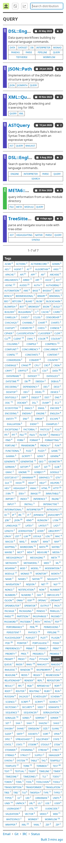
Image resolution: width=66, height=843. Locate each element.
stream (43, 749)
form (21, 440)
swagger (55, 755)
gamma (11, 456)
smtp (20, 733)
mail (22, 541)
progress (39, 653)
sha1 (30, 723)
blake (29, 301)
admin (56, 264)
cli (8, 338)
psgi (33, 659)
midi (47, 563)
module (29, 206)
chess (42, 328)
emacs (29, 408)
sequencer (31, 712)
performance (15, 627)
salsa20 (24, 696)
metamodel (31, 563)
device (55, 392)
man (46, 541)
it (29, 515)
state (57, 739)
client (19, 338)
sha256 (44, 723)
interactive (51, 504)
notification (26, 589)
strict (56, 749)
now (42, 589)
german (10, 466)
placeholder (13, 637)
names (22, 579)
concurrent (52, 349)
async (10, 285)
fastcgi (45, 429)
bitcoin (17, 301)
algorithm (42, 269)
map (57, 541)
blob (40, 301)
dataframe (13, 376)
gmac (10, 472)
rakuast (30, 145)
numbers (11, 595)
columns (13, 344)
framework (28, 445)
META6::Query (23, 190)
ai (29, 269)
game (55, 450)
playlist (31, 637)
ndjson (31, 584)
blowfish (10, 306)
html (45, 488)
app (33, 274)
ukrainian (42, 798)
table (35, 760)
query (56, 52)
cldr (58, 333)
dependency (31, 386)
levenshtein (26, 531)
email (42, 408)
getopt (25, 466)
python (44, 659)
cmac (31, 338)
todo (56, 776)
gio (37, 466)
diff (24, 397)
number (55, 589)
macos (10, 541)
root (8, 691)
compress (52, 344)
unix (9, 803)
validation (13, 814)
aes (7, 269)
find (9, 440)
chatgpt (10, 328)
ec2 (58, 402)
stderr (33, 744)
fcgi (58, 429)
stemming (27, 749)
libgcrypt (54, 531)
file (12, 206)
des (46, 386)
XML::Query (21, 97)
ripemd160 (44, 685)
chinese (55, 328)
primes (43, 648)
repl (40, 680)
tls (45, 776)
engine (15, 173)
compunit (11, 349)
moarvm (10, 568)
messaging (37, 557)
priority (10, 653)
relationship (13, 680)
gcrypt (27, 456)
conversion (14, 360)
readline (11, 675)
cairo (57, 312)
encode (55, 408)
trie (16, 792)
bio (7, 301)
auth (38, 285)
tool (29, 782)
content (53, 354)
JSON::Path (20, 69)
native (39, 235)
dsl (35, 402)
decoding (12, 386)
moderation (53, 568)
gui (8, 482)
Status (35, 834)
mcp (20, 552)
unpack (21, 803)
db (32, 47)
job (7, 520)
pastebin (26, 621)
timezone (12, 776)
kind (29, 520)
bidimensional (25, 296)
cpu (37, 365)
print (57, 648)
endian (27, 413)
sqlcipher (43, 739)
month (56, 573)
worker (33, 819)
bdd (58, 290)
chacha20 (11, 322)
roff (57, 685)
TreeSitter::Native (27, 218)
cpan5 (26, 365)
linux (8, 536)
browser (34, 306)
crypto (23, 370)
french (45, 445)
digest (36, 397)
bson (47, 306)
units (57, 798)
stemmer (11, 749)
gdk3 (41, 456)
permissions (52, 627)
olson (9, 600)
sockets (33, 733)
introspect (54, 509)
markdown (28, 547)
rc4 (58, 669)
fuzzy (42, 450)
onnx (20, 600)
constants (32, 354)
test (57, 766)
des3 (57, 386)
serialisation (51, 712)
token (8, 782)
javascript (55, 515)
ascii (49, 280)
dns (58, 397)
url (32, 803)
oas (40, 595)
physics (34, 632)
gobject (39, 472)
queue (8, 664)
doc (9, 402)
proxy (22, 659)
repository (54, 680)
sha (19, 723)
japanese (39, 515)
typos (9, 798)
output (45, 605)
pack (57, 605)
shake (21, 728)
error (39, 418)
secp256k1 (11, 707)
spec (8, 739)
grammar (29, 477)
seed (41, 707)
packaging (26, 611)
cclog (37, 317)
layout (43, 525)
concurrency (31, 349)
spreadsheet (24, 739)
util (33, 808)
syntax (36, 239)
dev (26, 392)
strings (10, 755)
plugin (56, 637)
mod (23, 568)
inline (56, 498)
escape (55, 418)
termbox (42, 766)
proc (24, 653)
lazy (57, 525)
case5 (25, 317)
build (57, 306)
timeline (45, 771)
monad (57, 47)
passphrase (40, 616)
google (55, 472)
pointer (22, 643)
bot (23, 306)
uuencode (52, 808)
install (29, 504)
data (12, 47)
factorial (30, 429)
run (58, 691)
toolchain (43, 782)
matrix (56, 547)
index (24, 498)
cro (47, 365)
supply (39, 755)
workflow (49, 57)
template (12, 766)
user (57, 803)
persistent (14, 632)
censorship (53, 317)
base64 (47, 290)
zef (48, 824)
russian (10, 696)
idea (22, 493)
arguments (12, 280)
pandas (15, 52)
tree (7, 792)
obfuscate (54, 595)
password (11, 621)
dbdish (41, 381)
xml (21, 113)
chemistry (27, 328)
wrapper (11, 824)
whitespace (13, 819)
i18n (9, 493)
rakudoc (11, 669)
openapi (55, 600)
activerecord (40, 264)
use (48, 803)
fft (14, 434)
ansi (57, 269)
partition (23, 616)
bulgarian (25, 312)
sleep (9, 733)
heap (32, 482)
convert (35, 360)
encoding (11, 413)
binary (42, 296)
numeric (27, 595)
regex (37, 675)
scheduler (40, 696)
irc (21, 515)
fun (58, 445)
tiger (32, 771)
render (29, 680)
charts (56, 322)
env (26, 418)
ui (19, 798)
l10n (57, 520)
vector (30, 814)
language (13, 525)
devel (40, 392)
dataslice (53, 376)
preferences (13, 648)
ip (14, 515)
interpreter (43, 47)
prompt (10, 659)
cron (57, 365)
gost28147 (12, 477)
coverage (11, 365)
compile (32, 344)
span (57, 733)
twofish (35, 792)
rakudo (56, 664)
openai (42, 600)
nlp (57, 584)
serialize (11, 717)
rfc (21, 685)
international (14, 509)
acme (9, 264)
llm (27, 536)
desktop (11, 392)
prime (30, 648)
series (26, 717)
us (40, 803)
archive (55, 274)
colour (56, 338)
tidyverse (21, 57)
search (36, 178)
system (22, 760)
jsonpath (22, 85)
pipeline (42, 52)
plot (44, 637)
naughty (54, 579)
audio (25, 285)
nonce (9, 589)
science (11, 701)
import (10, 498)
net (44, 584)
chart (42, 322)
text (8, 771)
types (58, 792)
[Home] (6, 6)
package (10, 611)
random (26, 669)
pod (9, 643)
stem (58, 744)
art (38, 280)
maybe (9, 552)
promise (55, 653)
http (57, 488)
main (34, 541)
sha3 (57, 723)
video (44, 814)
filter (43, 434)
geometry (55, 461)
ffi (6, 434)
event (34, 424)
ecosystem (13, 408)
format (35, 440)
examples (52, 424)
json (12, 85)
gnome (24, 472)
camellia (11, 317)
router (21, 691)
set (8, 723)
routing (35, 691)
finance (56, 434)
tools (57, 782)
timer (57, 771)
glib (57, 466)
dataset (22, 47)
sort (46, 733)
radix (20, 664)
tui (24, 792)
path (38, 621)
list (18, 536)
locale (38, 536)
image (36, 493)
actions (21, 264)
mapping (10, 547)
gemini (55, 456)
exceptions (12, 429)
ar (43, 274)
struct (25, 755)
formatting (52, 440)
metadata (12, 563)
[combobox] (46, 6)
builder (10, 312)
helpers (55, 482)
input (11, 504)
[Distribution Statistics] (24, 6)
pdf (58, 621)
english (55, 413)
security (28, 707)
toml (19, 782)
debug (55, 381)
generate (11, 461)
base (36, 290)
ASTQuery (19, 125)
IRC (25, 834)
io (7, 515)
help (42, 482)
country (54, 360)
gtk (58, 477)
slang (57, 728)
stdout (46, 744)
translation (53, 787)
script (25, 701)
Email (6, 834)
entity (11, 418)
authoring (53, 285)
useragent (14, 808)
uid (28, 798)
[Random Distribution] (15, 6)
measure (43, 552)
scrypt (40, 701)
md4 (30, 552)
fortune (11, 445)
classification (25, 333)
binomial (55, 296)
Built (52, 839)
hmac (34, 488)
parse (29, 52)
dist (48, 397)
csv (45, 370)
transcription (13, 787)
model (36, 568)
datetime (12, 381)
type (47, 792)
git (47, 466)
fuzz (29, 450)
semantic (54, 707)
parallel (55, 611)
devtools (11, 397)
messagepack (14, 557)
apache (10, 274)
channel (28, 322)
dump (46, 402)
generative (28, 461)
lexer (41, 531)
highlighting (24, 235)
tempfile (56, 760)
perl (34, 627)
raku (30, 664)
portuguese (40, 643)
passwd (56, 616)
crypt (9, 370)
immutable (53, 493)
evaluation (14, 424)
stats (20, 744)
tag (44, 760)
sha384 (9, 728)
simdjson (34, 728)
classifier (45, 333)
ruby (48, 691)
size (46, 728)
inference (40, 498)
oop (31, 600)
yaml (37, 824)
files (33, 434)
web (56, 814)
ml (58, 563)
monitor (41, 573)
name (9, 579)
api (23, 274)
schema (56, 696)
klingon (43, 520)
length (10, 531)
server (55, 717)
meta (19, 206)
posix (57, 643)
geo (42, 461)
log (49, 536)
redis (25, 675)
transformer (34, 787)
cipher (9, 333)
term (27, 766)
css (35, 370)
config (12, 354)
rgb (30, 685)
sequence (12, 712)
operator (30, 605)
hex (7, 488)
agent (18, 269)
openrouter (13, 605)
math (43, 547)
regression (53, 675)
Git (16, 834)
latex (29, 525)
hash (20, 482)
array (27, 280)
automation (12, 290)
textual (20, 771)
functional (13, 450)
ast (12, 145)
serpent (40, 717)
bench (8, 296)
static (8, 744)
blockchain (54, 301)
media (56, 552)
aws (26, 290)
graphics (45, 477)
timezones (30, 776)
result (9, 685)
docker (22, 402)
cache (45, 312)
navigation (13, 584)
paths (48, 621)
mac (58, 536)
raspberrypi (44, 669)
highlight (20, 488)
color (43, 338)
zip (58, 824)
